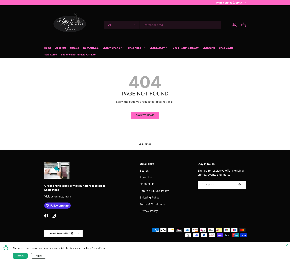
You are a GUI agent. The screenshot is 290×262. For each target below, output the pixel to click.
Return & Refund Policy (154, 190)
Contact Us (147, 184)
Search (144, 170)
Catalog (74, 47)
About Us (60, 47)
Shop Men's (134, 47)
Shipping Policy (149, 197)
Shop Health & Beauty (186, 47)
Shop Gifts (209, 47)
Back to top (145, 143)
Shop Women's (111, 47)
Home (47, 47)
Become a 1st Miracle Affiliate (78, 54)
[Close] (286, 245)
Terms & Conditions (152, 204)
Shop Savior (226, 47)
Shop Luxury (157, 47)
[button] (243, 25)
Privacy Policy (149, 211)
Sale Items (50, 54)
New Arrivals (91, 47)
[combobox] (162, 25)
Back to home (145, 115)
